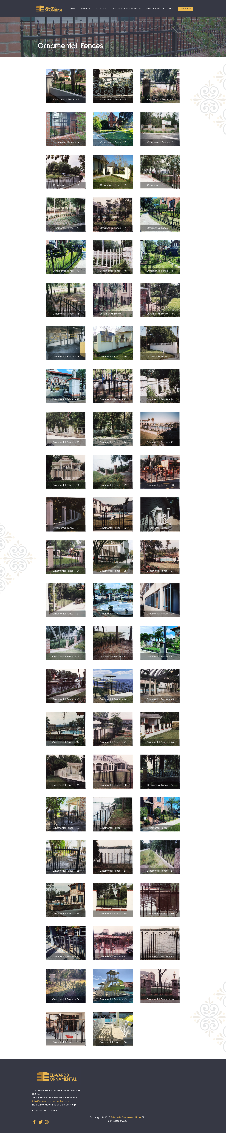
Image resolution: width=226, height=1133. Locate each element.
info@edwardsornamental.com (50, 1101)
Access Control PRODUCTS (127, 9)
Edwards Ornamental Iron (126, 1117)
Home (72, 9)
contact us (185, 9)
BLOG (171, 9)
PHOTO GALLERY (153, 9)
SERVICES (100, 9)
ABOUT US (85, 9)
